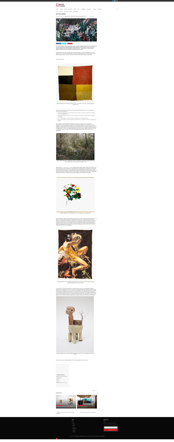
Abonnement (97, 436)
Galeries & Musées (76, 436)
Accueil (57, 9)
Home (57, 11)
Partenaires (89, 436)
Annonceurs (86, 436)
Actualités (99, 9)
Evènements (83, 9)
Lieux (78, 9)
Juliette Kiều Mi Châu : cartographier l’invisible (63, 406)
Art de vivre (89, 9)
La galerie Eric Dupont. (91, 16)
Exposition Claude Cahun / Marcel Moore (88, 412)
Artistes (74, 9)
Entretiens (70, 9)
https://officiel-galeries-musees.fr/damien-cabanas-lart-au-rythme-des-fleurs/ (73, 118)
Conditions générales (101, 436)
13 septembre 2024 (59, 16)
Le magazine (93, 436)
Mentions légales (82, 436)
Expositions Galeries (68, 11)
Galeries (61, 9)
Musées (65, 9)
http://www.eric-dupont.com (63, 382)
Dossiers (94, 9)
